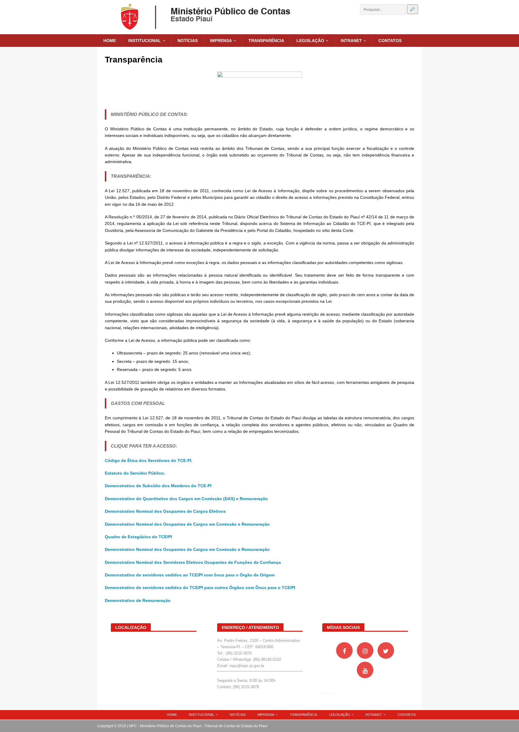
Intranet (351, 40)
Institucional (144, 40)
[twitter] (386, 650)
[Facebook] (344, 650)
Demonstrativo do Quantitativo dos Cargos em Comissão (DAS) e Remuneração (186, 498)
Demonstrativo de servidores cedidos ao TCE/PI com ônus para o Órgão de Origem (190, 575)
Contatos (390, 40)
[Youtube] (365, 670)
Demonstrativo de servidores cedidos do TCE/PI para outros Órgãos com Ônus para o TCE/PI (200, 587)
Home (109, 40)
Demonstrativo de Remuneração (138, 600)
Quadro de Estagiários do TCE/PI (138, 536)
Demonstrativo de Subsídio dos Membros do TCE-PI (158, 485)
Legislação (310, 40)
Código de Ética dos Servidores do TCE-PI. (149, 460)
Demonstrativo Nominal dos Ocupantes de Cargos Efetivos (165, 511)
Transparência (266, 40)
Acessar (329, 693)
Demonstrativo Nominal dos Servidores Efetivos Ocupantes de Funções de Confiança (193, 562)
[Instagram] (365, 650)
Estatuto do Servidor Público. (135, 473)
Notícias (188, 40)
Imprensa (221, 40)
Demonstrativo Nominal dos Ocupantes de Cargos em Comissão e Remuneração (187, 524)
